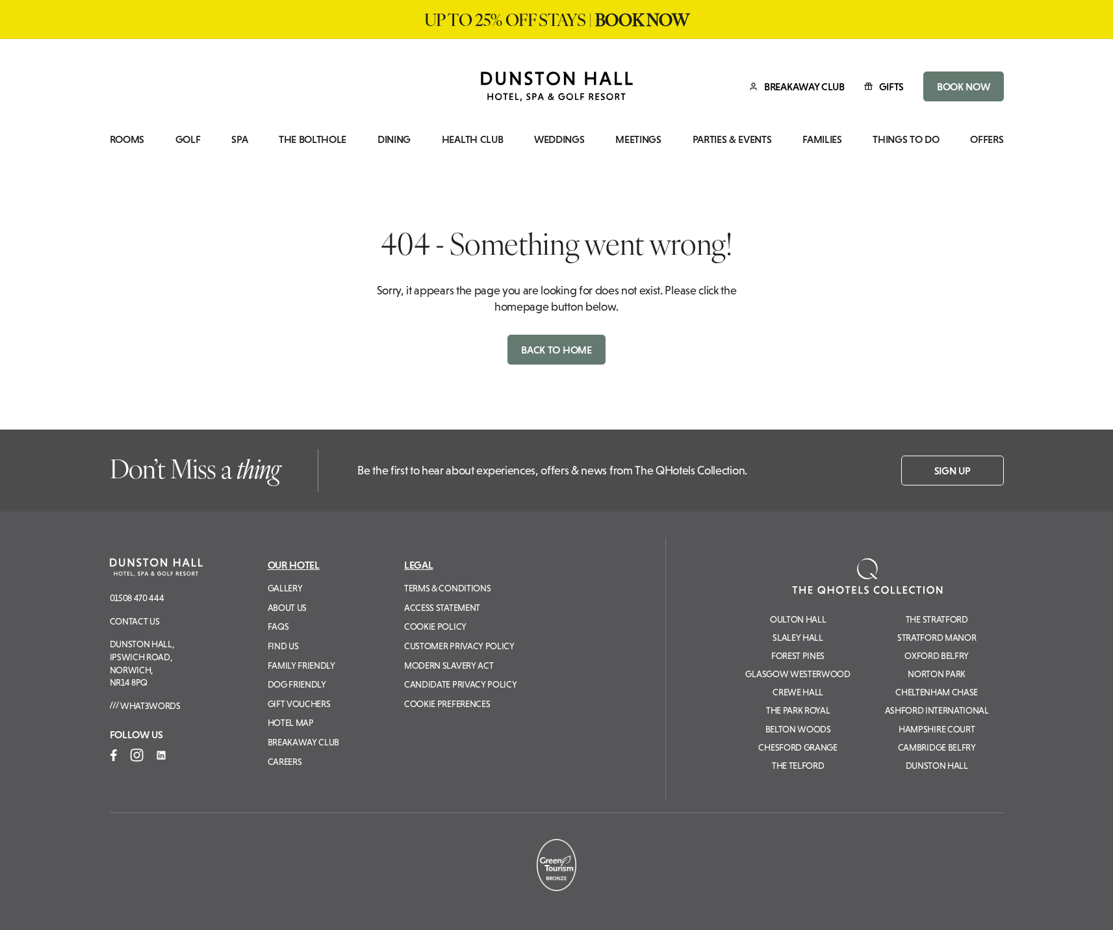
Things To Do (906, 139)
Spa (239, 139)
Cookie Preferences (447, 704)
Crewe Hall (798, 692)
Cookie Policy (435, 626)
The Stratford (937, 619)
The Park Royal (798, 710)
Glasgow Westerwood (797, 674)
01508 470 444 (137, 598)
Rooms (127, 139)
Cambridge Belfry (937, 747)
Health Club (472, 139)
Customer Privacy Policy (459, 646)
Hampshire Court (937, 729)
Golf (188, 139)
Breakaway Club (304, 742)
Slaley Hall (798, 637)
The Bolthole (312, 139)
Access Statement (442, 607)
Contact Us (135, 621)
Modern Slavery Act (448, 665)
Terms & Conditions (447, 588)
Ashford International (937, 710)
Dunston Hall (937, 765)
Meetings (638, 139)
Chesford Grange (797, 747)
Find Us (283, 646)
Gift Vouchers (299, 704)
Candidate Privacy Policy (460, 684)
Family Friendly (301, 665)
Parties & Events (732, 139)
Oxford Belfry (936, 656)
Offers (986, 139)
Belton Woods (798, 729)
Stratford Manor (936, 637)
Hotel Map (291, 722)
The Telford (798, 765)
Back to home (556, 349)
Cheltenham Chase (936, 692)
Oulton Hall (798, 619)
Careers (285, 761)
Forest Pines (798, 656)
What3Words (149, 706)
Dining (394, 139)
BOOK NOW (963, 86)
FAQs (278, 626)
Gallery (285, 588)
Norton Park (936, 674)
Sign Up (952, 470)
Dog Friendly (297, 684)
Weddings (559, 139)
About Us (287, 607)
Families (821, 139)
